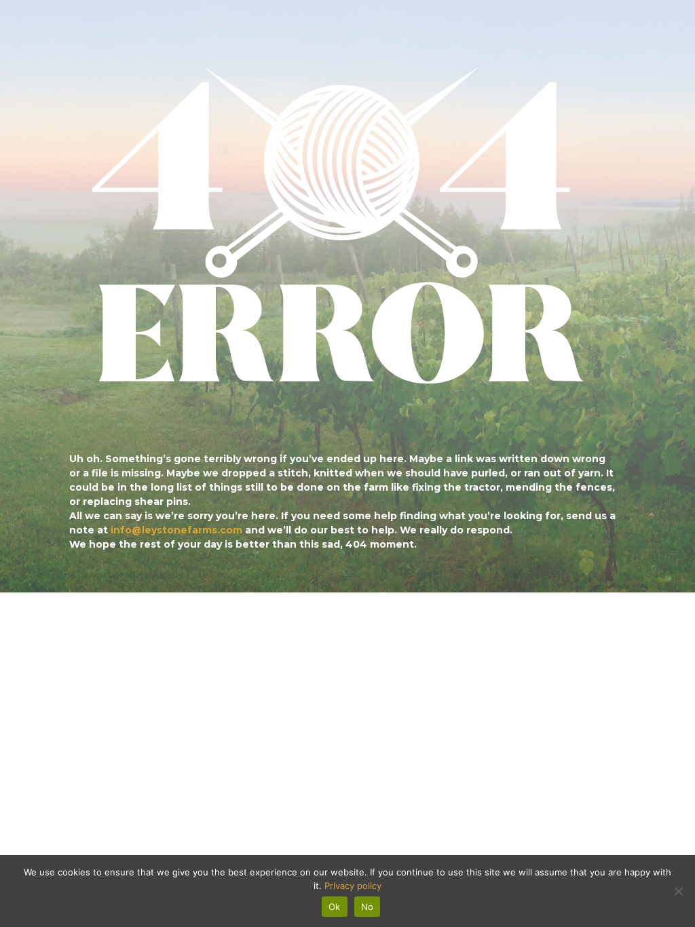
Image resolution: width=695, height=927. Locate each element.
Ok (334, 906)
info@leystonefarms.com (176, 530)
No (367, 906)
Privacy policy (352, 885)
